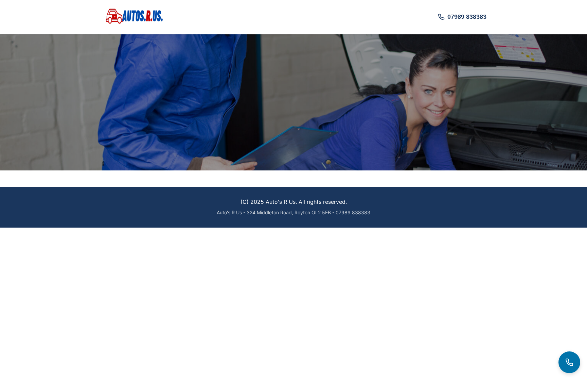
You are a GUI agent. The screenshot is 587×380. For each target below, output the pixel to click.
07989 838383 (466, 16)
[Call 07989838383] (569, 362)
